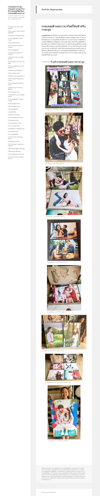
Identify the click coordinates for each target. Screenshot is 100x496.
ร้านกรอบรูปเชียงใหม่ (13, 109)
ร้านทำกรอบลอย (74, 474)
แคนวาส (49, 479)
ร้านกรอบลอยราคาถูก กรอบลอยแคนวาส (15, 157)
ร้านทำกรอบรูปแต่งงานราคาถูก (15, 117)
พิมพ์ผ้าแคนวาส (63, 471)
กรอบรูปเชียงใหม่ (12, 112)
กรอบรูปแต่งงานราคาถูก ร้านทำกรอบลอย (15, 27)
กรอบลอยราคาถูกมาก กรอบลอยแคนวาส (15, 58)
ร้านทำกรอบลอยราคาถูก (14, 43)
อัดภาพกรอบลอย (69, 478)
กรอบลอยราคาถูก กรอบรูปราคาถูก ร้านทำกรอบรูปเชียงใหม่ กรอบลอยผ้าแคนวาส (16, 9)
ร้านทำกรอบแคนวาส (80, 476)
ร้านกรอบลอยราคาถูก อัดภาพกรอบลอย (15, 53)
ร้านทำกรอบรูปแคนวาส (64, 474)
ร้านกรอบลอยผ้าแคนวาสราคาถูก (16, 154)
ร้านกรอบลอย (53, 473)
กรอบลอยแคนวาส (75, 470)
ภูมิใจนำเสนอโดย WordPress (49, 492)
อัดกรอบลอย (61, 478)
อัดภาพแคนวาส (77, 478)
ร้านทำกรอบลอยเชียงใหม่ (55, 476)
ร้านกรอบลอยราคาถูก (13, 120)
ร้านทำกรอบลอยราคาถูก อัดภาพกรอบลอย (16, 46)
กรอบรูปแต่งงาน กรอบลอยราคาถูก (16, 35)
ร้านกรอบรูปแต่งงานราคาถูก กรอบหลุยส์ (16, 62)
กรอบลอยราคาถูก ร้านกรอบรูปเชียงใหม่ (15, 88)
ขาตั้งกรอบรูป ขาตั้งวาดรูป (14, 151)
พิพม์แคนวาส (55, 471)
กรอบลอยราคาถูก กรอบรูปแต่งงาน (16, 76)
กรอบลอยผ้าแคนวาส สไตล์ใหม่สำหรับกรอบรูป (64, 27)
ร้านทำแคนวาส (45, 478)
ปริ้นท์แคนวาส (48, 471)
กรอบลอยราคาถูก (66, 470)
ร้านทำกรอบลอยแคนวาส (68, 476)
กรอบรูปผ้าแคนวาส (57, 468)
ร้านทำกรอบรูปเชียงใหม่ (52, 474)
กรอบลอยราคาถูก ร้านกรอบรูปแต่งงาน (15, 137)
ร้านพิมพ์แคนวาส (54, 478)
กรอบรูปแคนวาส (76, 468)
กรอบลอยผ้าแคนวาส (56, 470)
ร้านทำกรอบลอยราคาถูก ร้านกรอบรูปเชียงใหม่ (16, 32)
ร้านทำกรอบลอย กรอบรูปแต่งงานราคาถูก (16, 79)
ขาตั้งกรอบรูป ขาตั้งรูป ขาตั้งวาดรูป (16, 148)
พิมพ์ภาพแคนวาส (71, 471)
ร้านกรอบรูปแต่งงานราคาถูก (15, 123)
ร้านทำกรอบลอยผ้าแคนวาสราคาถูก (68, 61)
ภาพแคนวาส (79, 471)
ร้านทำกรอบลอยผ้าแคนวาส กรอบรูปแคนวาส (16, 66)
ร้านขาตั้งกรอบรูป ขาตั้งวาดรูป (15, 70)
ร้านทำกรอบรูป (72, 473)
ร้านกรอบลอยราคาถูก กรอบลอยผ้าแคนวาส (16, 95)
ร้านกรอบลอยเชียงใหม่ (13, 50)
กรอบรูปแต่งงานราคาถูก (14, 114)
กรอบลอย (48, 470)
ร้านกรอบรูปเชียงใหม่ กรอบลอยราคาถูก (15, 39)
